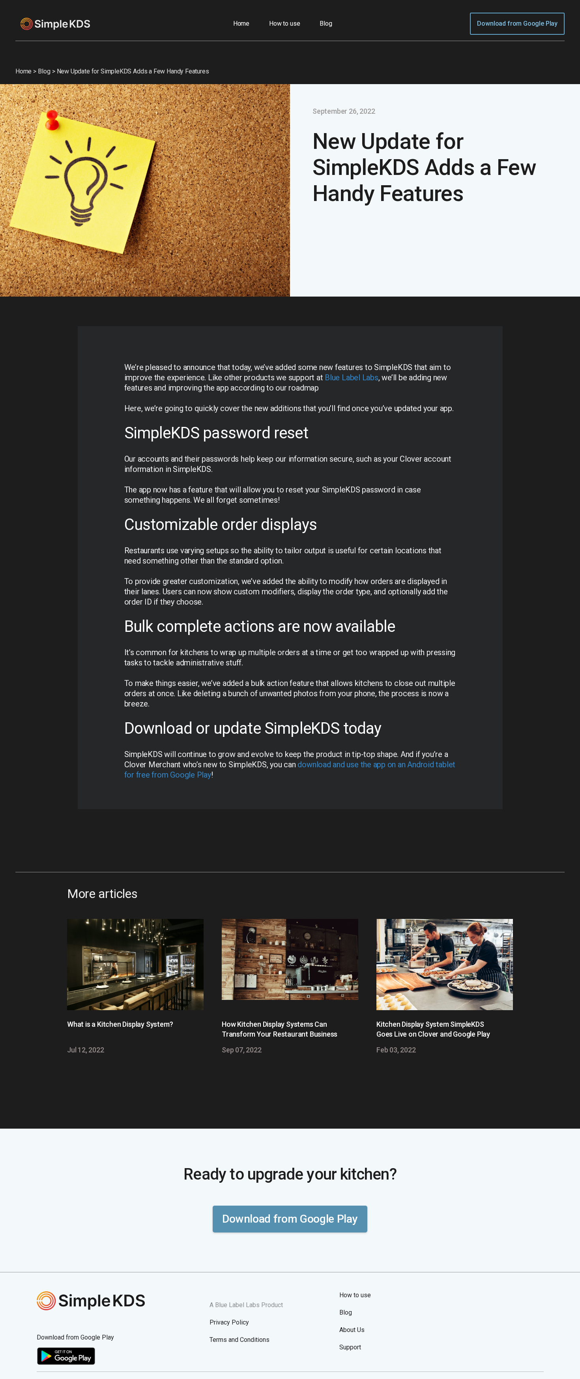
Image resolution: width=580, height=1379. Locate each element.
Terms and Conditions (239, 1339)
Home (241, 23)
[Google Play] (66, 1363)
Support (350, 1347)
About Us (352, 1330)
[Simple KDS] (117, 1300)
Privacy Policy (229, 1322)
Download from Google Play (517, 23)
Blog (326, 23)
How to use (284, 23)
